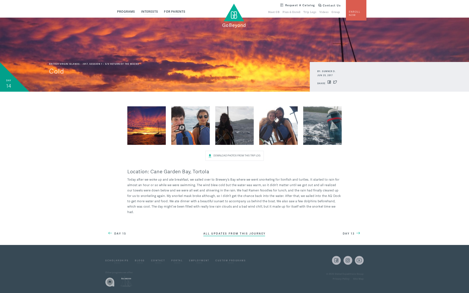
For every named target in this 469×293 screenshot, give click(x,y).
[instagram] (348, 260)
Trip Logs (309, 12)
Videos (323, 12)
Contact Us (332, 5)
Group (335, 12)
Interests (149, 12)
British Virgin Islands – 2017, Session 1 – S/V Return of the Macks (94, 64)
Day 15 (120, 233)
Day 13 (349, 233)
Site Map (358, 279)
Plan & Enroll (291, 12)
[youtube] (359, 260)
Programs (126, 12)
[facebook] (336, 260)
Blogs (140, 261)
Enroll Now (354, 13)
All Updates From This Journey (234, 233)
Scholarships (117, 261)
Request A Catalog (300, 5)
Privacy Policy (341, 279)
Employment (199, 261)
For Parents (174, 12)
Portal (177, 261)
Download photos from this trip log (237, 155)
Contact (158, 261)
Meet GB (274, 12)
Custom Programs (230, 261)
